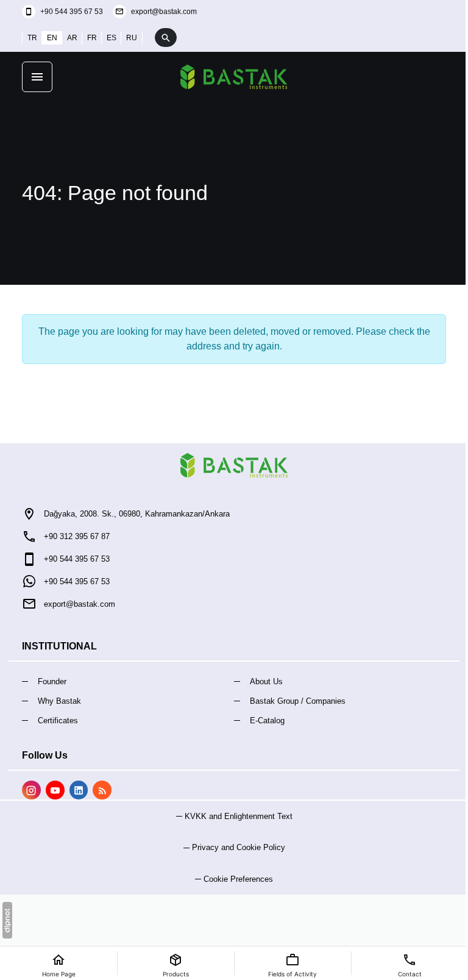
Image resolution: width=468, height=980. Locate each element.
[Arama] (166, 37)
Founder (52, 681)
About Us (266, 681)
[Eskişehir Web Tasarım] (7, 920)
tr (32, 38)
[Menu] (37, 77)
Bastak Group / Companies (298, 701)
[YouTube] (55, 790)
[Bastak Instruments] (234, 77)
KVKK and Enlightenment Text (238, 816)
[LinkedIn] (78, 790)
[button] (234, 879)
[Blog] (102, 790)
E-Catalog (267, 720)
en (52, 38)
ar (72, 38)
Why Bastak (59, 701)
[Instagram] (31, 790)
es (111, 38)
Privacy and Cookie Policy (238, 847)
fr (92, 38)
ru (131, 38)
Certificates (58, 720)
